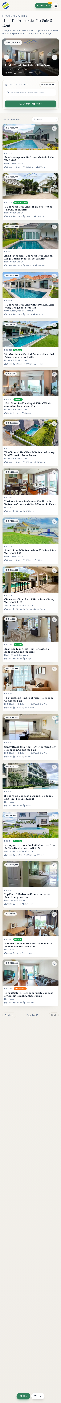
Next (53, 1015)
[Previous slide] (6, 57)
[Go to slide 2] (27, 62)
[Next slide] (54, 57)
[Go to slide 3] (29, 62)
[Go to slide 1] (25, 62)
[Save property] (54, 128)
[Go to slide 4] (32, 62)
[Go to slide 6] (35, 62)
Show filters (46, 84)
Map (25, 1396)
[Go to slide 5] (33, 62)
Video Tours (45, 5)
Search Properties (32, 103)
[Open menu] (56, 6)
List (40, 1396)
